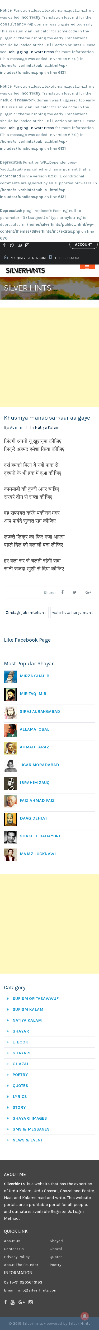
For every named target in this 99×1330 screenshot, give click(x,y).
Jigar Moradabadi (40, 764)
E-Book (20, 1042)
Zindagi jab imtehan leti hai (27, 612)
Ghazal (21, 1063)
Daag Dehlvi (33, 818)
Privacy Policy (17, 1256)
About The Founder (21, 1264)
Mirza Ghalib (34, 675)
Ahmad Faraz (34, 746)
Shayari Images (30, 1118)
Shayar (21, 1031)
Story (19, 1107)
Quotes (20, 1085)
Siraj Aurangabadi (41, 711)
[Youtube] (19, 245)
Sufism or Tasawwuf (36, 998)
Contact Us (14, 1248)
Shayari (21, 1052)
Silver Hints (79, 1323)
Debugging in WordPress (30, 51)
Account (83, 244)
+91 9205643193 (67, 258)
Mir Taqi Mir (33, 693)
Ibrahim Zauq (35, 782)
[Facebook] (5, 245)
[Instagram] (27, 245)
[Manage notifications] (85, 1316)
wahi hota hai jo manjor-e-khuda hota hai (73, 612)
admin (16, 427)
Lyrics (20, 1096)
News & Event (28, 1140)
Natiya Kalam (47, 427)
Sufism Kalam (28, 1009)
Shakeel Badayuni (40, 835)
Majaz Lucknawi (38, 853)
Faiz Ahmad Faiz (37, 800)
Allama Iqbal (34, 729)
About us (12, 1240)
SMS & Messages (31, 1129)
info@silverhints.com (28, 258)
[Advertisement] (49, 357)
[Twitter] (12, 245)
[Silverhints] (26, 270)
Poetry (20, 1074)
